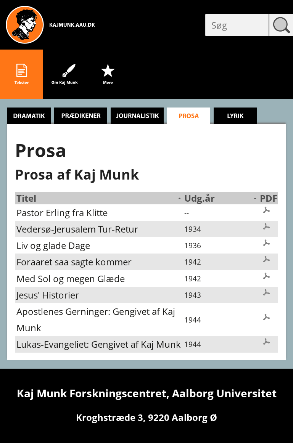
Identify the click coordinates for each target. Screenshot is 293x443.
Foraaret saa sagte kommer (74, 261)
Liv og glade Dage (53, 245)
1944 (192, 320)
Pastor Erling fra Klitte (62, 212)
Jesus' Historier (47, 295)
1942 (192, 262)
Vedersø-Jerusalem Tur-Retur (77, 229)
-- (186, 212)
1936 (192, 245)
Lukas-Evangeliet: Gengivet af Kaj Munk (98, 344)
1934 (192, 229)
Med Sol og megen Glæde (70, 278)
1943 (192, 295)
